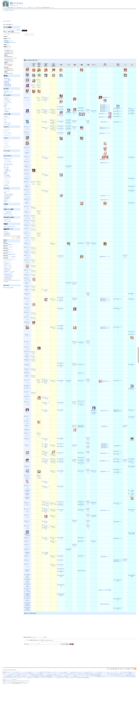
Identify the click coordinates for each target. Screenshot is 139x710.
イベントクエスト (7, 132)
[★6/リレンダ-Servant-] (81, 404)
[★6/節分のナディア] (105, 327)
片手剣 (6, 194)
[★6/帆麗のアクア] (61, 122)
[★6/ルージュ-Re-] (33, 393)
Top (11, 5)
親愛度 (5, 173)
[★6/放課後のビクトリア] (88, 460)
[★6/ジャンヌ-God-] (53, 471)
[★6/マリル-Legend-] (45, 70)
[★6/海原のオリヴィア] (61, 308)
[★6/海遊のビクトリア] (61, 459)
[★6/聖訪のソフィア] (105, 299)
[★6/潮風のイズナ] (61, 439)
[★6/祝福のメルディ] (69, 381)
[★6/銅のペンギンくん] (132, 389)
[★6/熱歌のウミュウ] (80, 114)
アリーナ (6, 148)
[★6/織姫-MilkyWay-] (46, 553)
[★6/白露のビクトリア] (74, 460)
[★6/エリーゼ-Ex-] (39, 348)
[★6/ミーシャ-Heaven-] (53, 454)
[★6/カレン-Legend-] (46, 521)
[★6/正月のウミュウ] (105, 110)
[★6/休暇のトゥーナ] (61, 99)
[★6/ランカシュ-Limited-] (33, 86)
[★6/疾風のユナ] (132, 337)
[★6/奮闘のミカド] (94, 413)
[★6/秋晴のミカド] (93, 407)
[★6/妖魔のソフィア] (105, 300)
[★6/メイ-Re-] (33, 304)
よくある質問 (6, 100)
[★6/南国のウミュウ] (61, 107)
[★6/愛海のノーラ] (61, 556)
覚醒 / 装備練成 (7, 197)
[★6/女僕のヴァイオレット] (81, 505)
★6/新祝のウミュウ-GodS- (9, 271)
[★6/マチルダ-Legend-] (46, 509)
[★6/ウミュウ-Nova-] (132, 108)
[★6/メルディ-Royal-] (39, 381)
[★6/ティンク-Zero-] (33, 182)
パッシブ (6, 179)
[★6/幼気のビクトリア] (117, 459)
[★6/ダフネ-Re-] (33, 322)
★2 (11, 164)
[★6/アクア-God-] (53, 120)
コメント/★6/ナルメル (8, 251)
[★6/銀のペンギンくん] (132, 386)
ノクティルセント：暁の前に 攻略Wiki (90, 675)
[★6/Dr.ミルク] (81, 373)
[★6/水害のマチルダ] (61, 510)
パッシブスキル (7, 118)
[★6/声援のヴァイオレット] (94, 503)
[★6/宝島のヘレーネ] (61, 486)
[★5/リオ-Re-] (33, 356)
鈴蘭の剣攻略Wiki (99, 675)
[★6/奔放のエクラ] (132, 178)
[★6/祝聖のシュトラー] (105, 159)
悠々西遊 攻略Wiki (48, 676)
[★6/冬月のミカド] (132, 410)
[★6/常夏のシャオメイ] (61, 256)
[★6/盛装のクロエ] (132, 365)
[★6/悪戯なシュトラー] (106, 157)
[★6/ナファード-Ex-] (39, 434)
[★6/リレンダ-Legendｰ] (46, 403)
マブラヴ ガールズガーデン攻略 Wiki (44, 677)
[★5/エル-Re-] (33, 286)
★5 (6, 164)
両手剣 (9, 194)
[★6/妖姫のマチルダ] (132, 510)
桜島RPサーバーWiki (39, 675)
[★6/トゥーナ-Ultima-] (39, 99)
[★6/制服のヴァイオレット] (88, 503)
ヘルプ (51, 7)
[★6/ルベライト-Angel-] (53, 129)
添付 (30, 7)
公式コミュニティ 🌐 (8, 214)
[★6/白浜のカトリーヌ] (61, 174)
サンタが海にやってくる (9, 50)
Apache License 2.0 (25, 682)
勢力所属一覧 (6, 185)
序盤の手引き (6, 97)
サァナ (6, 143)
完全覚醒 (6, 169)
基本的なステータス (8, 158)
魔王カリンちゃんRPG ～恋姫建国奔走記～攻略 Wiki (60, 676)
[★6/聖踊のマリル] (81, 70)
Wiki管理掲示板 (7, 86)
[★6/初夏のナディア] (61, 326)
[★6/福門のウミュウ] (105, 107)
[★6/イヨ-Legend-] (46, 290)
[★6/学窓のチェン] (88, 243)
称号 (5, 119)
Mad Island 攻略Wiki (46, 675)
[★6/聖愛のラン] (105, 203)
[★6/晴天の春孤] (61, 569)
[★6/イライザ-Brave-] (46, 528)
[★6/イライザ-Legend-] (46, 525)
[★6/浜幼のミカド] (118, 411)
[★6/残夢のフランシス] (132, 191)
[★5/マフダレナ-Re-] (33, 352)
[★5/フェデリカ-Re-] (33, 261)
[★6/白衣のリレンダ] (81, 401)
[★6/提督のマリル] (125, 70)
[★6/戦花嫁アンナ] (69, 166)
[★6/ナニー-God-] (53, 541)
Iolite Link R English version (9, 226)
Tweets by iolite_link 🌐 (8, 287)
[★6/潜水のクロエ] (61, 363)
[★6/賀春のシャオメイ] (105, 256)
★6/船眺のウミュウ (8, 263)
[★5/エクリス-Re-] (33, 313)
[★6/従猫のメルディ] (81, 381)
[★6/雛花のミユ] (74, 445)
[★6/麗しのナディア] (74, 327)
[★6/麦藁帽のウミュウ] (61, 112)
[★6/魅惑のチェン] (68, 243)
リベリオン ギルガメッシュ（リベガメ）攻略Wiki (109, 675)
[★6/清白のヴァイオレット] (117, 503)
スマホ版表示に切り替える (8, 10)
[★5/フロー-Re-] (33, 225)
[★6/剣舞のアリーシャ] (74, 545)
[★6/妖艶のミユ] (105, 445)
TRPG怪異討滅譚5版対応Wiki (84, 677)
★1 (12, 164)
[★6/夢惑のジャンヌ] (105, 471)
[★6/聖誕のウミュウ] (105, 106)
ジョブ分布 (7, 182)
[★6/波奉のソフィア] (61, 300)
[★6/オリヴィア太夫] (74, 308)
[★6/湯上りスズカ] (132, 294)
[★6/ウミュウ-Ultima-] (39, 111)
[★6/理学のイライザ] (88, 527)
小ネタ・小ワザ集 (7, 102)
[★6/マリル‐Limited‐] (33, 70)
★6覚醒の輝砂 (8, 170)
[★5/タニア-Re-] (33, 369)
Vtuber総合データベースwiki (17, 676)
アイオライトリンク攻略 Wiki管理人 (11, 679)
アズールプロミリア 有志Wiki (31, 675)
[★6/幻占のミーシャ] (117, 451)
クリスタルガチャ (8, 161)
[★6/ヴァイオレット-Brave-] (46, 505)
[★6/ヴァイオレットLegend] (46, 502)
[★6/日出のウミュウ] (109, 113)
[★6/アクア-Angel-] (53, 123)
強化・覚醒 (6, 167)
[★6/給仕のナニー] (81, 541)
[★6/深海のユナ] (132, 334)
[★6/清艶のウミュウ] (103, 113)
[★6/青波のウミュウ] (61, 115)
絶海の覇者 (6, 67)
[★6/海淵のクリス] (61, 538)
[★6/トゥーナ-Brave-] (46, 100)
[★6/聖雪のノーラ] (105, 556)
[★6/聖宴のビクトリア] (105, 460)
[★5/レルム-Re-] (33, 275)
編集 (9, 7)
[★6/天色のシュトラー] (61, 157)
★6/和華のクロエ (7, 268)
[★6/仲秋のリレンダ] (74, 403)
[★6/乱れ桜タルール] (105, 162)
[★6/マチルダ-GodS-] (53, 510)
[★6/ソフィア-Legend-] (45, 299)
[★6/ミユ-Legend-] (46, 444)
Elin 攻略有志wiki (42, 676)
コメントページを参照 (41, 637)
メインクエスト (7, 129)
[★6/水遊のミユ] (61, 444)
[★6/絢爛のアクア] (74, 122)
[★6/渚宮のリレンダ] (61, 403)
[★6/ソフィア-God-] (53, 299)
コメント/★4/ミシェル (8, 249)
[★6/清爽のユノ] (74, 426)
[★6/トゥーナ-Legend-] (46, 97)
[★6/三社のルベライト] (105, 127)
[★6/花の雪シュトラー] (103, 157)
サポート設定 (7, 108)
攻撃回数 (6, 111)
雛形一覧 (6, 231)
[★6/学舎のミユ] (88, 443)
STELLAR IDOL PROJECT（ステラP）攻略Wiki (12, 677)
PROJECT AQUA (7, 219)
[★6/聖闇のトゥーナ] (105, 100)
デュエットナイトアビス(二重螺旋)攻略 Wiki (95, 676)
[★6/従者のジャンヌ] (81, 471)
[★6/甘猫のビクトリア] (132, 459)
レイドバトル (6, 140)
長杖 (7, 195)
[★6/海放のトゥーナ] (61, 101)
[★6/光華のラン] (132, 203)
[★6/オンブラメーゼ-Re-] (33, 279)
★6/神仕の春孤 (7, 269)
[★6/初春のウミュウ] (105, 105)
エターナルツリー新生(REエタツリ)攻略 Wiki (67, 677)
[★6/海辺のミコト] (61, 560)
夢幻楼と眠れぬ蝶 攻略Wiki (131, 675)
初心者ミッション (8, 99)
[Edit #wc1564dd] (38, 59)
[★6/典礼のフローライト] (105, 133)
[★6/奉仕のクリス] (81, 538)
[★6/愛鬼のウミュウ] (103, 116)
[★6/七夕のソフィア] (105, 298)
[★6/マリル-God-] (53, 70)
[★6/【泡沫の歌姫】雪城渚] (132, 533)
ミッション (6, 153)
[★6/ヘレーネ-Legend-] (46, 486)
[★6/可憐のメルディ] (117, 381)
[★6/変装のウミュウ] (81, 108)
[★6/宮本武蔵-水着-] (61, 585)
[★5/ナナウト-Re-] (33, 207)
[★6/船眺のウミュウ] (132, 113)
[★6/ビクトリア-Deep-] (132, 462)
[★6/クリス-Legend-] (46, 538)
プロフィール (7, 181)
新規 (38, 7)
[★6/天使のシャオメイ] (81, 256)
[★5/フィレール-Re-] (33, 239)
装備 (5, 192)
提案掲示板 (6, 83)
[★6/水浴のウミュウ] (117, 116)
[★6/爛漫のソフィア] (74, 299)
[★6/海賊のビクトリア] (125, 460)
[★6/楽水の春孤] (61, 571)
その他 (5, 206)
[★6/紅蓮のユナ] (132, 332)
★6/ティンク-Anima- (8, 246)
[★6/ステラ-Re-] (33, 266)
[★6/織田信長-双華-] (132, 576)
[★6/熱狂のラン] (81, 203)
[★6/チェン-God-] (53, 243)
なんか (6, 184)
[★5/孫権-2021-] (132, 490)
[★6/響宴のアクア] (69, 120)
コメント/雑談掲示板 (8, 244)
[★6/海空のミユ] (61, 446)
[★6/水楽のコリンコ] (61, 565)
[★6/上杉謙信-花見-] (105, 604)
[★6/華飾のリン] (74, 283)
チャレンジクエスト (8, 133)
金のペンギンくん (27, 389)
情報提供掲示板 (7, 84)
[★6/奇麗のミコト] (118, 559)
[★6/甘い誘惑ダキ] (105, 153)
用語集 (5, 105)
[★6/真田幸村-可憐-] (117, 599)
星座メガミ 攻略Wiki (23, 675)
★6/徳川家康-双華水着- (8, 275)
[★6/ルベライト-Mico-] (46, 128)
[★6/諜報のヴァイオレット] (81, 502)
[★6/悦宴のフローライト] (68, 133)
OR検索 (9, 31)
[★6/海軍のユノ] (125, 426)
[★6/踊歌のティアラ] (81, 342)
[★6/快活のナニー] (94, 541)
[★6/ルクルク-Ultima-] (39, 75)
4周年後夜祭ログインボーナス (10, 42)
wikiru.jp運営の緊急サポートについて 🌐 (20, 683)
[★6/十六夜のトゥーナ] (74, 99)
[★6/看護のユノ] (81, 426)
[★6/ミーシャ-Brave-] (46, 454)
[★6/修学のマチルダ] (88, 510)
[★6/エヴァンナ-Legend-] (46, 397)
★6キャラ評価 (8, 176)
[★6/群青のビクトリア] (61, 462)
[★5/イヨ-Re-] (33, 290)
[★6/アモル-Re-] (33, 360)
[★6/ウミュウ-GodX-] (53, 112)
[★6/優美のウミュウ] (69, 113)
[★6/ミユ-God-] (53, 445)
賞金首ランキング (7, 122)
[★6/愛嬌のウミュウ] (117, 111)
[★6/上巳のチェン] (105, 243)
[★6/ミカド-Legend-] (46, 410)
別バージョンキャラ (30, 33)
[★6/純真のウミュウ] (118, 106)
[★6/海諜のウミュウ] (83, 114)
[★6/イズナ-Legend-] (46, 439)
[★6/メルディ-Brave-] (46, 382)
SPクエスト (6, 130)
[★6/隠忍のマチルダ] (81, 510)
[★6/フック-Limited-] (33, 170)
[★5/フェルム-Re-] (33, 248)
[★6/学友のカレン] (88, 521)
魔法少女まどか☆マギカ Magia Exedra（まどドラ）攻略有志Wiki (112, 676)
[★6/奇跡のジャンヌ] (117, 470)
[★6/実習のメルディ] (88, 381)
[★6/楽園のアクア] (88, 122)
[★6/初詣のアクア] (105, 122)
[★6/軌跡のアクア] (118, 122)
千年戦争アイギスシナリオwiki (26, 676)
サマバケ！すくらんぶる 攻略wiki (72, 675)
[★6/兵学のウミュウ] (88, 111)
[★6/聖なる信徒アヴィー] (105, 143)
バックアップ (25, 7)
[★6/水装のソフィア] (61, 298)
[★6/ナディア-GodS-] (53, 327)
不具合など (6, 103)
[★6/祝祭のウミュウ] (68, 110)
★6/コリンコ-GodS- (8, 266)
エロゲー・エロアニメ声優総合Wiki (25, 677)
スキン (5, 121)
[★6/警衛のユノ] (81, 425)
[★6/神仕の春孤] (81, 570)
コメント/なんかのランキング (10, 259)
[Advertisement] (64, 20)
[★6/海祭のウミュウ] (74, 109)
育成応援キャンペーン (8, 40)
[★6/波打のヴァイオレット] (61, 505)
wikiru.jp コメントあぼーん (7, 682)
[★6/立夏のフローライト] (61, 133)
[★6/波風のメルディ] (61, 381)
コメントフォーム (29, 35)
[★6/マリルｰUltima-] (39, 70)
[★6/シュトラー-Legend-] (46, 157)
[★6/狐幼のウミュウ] (117, 114)
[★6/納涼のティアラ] (74, 342)
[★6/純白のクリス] (118, 538)
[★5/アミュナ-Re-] (33, 318)
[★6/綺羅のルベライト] (69, 129)
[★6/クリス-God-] (53, 538)
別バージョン (16, 3)
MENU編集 (6, 281)
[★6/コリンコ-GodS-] (53, 565)
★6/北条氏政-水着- (8, 274)
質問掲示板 (6, 81)
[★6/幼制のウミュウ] (117, 109)
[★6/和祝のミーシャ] (117, 454)
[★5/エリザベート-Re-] (33, 221)
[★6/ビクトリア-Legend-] (46, 459)
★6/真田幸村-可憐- (8, 277)
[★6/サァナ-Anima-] (39, 212)
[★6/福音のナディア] (117, 327)
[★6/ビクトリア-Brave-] (46, 462)
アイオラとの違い (7, 221)
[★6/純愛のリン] (69, 283)
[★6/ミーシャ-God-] (53, 451)
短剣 (12, 194)
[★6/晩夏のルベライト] (74, 128)
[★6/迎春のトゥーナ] (106, 97)
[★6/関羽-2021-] (132, 494)
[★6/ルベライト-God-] (53, 126)
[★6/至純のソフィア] (117, 299)
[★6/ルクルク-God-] (53, 75)
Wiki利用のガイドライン (9, 91)
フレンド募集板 (7, 79)
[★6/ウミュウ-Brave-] (46, 112)
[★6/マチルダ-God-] (46, 511)
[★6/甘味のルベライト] (105, 128)
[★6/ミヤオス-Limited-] (33, 91)
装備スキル (6, 200)
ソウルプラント (7, 135)
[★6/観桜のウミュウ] (74, 113)
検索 (44, 7)
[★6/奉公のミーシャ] (81, 453)
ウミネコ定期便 (7, 124)
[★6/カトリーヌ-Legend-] (46, 174)
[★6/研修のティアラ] (88, 342)
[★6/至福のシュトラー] (132, 157)
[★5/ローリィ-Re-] (33, 229)
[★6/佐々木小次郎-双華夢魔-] (105, 590)
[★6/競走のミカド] (94, 410)
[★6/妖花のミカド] (105, 410)
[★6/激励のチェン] (94, 243)
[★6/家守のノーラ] (81, 556)
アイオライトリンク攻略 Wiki (10, 256)
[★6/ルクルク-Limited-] (33, 75)
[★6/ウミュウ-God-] (53, 110)
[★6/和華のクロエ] (74, 365)
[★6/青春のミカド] (61, 410)
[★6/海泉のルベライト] (61, 129)
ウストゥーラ (7, 146)
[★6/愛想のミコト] (118, 561)
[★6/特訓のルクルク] (61, 75)
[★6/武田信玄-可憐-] (117, 608)
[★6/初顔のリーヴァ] (105, 195)
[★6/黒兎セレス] (81, 138)
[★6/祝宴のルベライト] (69, 126)
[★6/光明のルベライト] (81, 128)
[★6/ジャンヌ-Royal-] (39, 471)
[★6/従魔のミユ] (105, 447)
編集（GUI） (13, 7)
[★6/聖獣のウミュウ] (105, 108)
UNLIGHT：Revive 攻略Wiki (15, 675)
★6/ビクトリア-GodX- (8, 272)
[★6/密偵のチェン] (81, 243)
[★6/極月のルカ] (132, 187)
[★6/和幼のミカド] (118, 409)
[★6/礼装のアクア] (69, 123)
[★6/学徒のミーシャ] (88, 453)
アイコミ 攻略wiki (77, 677)
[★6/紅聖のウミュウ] (109, 116)
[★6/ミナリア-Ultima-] (39, 80)
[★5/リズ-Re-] (33, 376)
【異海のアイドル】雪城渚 (27, 535)
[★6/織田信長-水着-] (61, 576)
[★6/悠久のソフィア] (132, 299)
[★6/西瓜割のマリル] (61, 70)
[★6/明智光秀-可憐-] (117, 580)
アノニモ (6, 145)
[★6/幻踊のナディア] (105, 328)
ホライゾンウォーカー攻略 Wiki (55, 677)
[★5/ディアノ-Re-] (33, 271)
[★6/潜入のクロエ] (81, 365)
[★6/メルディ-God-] (53, 381)
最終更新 (47, 7)
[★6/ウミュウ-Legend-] (46, 110)
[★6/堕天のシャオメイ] (125, 256)
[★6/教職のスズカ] (88, 294)
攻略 (5, 106)
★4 (8, 164)
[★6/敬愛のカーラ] (69, 549)
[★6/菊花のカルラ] (74, 429)
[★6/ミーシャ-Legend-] (46, 452)
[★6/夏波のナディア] (61, 329)
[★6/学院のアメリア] (88, 516)
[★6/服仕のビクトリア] (81, 460)
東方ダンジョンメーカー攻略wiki (83, 676)
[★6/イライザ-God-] (53, 527)
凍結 (18, 7)
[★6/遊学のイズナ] (88, 439)
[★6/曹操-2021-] (132, 498)
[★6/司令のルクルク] (125, 75)
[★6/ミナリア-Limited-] (33, 80)
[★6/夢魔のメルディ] (100, 381)
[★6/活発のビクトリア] (117, 462)
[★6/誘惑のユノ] (105, 426)
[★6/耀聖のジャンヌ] (117, 472)
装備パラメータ (7, 201)
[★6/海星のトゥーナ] (61, 96)
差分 (21, 7)
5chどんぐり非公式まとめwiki (121, 675)
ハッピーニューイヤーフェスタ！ (10, 58)
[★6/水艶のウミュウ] (132, 111)
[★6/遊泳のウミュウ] (61, 109)
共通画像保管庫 (7, 233)
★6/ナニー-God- (7, 265)
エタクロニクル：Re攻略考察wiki (73, 676)
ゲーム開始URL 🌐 (8, 211)
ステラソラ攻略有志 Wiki (35, 677)
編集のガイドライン (8, 92)
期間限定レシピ (8, 198)
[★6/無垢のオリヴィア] (117, 308)
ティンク (6, 142)
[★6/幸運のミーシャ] (105, 453)
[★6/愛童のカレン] (118, 521)
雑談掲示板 (6, 78)
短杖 (10, 195)
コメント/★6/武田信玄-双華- (9, 254)
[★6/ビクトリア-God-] (53, 459)
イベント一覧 (6, 34)
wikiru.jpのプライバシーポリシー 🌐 (8, 683)
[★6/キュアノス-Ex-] (39, 422)
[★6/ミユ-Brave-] (46, 446)
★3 (9, 164)
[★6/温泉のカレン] (74, 521)
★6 (5, 164)
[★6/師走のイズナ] (132, 439)
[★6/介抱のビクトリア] (81, 458)
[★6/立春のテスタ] (105, 199)
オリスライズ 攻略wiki (80, 675)
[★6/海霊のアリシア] (132, 417)
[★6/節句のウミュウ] (105, 111)
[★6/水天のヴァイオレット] (61, 502)
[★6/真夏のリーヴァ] (61, 195)
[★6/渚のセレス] (61, 138)
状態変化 (6, 116)
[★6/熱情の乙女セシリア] (105, 148)
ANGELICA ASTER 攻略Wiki (35, 676)
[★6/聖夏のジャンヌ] (61, 471)
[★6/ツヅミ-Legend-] (46, 481)
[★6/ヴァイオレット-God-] (53, 503)
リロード (33, 7)
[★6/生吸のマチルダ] (105, 510)
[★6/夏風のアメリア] (94, 516)
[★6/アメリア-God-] (53, 516)
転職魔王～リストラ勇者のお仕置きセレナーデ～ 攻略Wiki (57, 675)
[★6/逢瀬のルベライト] (61, 126)
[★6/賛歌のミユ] (105, 443)
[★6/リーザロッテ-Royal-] (39, 476)
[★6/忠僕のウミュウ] (81, 111)
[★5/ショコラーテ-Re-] (33, 217)
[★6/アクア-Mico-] (46, 122)
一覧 (41, 7)
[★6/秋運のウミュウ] (94, 111)
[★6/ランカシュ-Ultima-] (39, 86)
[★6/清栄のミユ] (88, 447)
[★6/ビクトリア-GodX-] (53, 462)
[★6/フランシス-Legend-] (46, 191)
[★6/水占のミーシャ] (61, 453)
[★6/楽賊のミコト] (125, 560)
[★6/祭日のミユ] (105, 446)
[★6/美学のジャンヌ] (88, 471)
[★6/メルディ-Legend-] (46, 379)
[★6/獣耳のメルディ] (106, 381)
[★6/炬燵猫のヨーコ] (132, 466)
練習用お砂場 (6, 234)
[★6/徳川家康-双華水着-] (61, 594)
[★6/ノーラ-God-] (53, 556)
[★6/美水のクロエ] (61, 366)
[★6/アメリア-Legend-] (45, 516)
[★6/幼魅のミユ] (118, 445)
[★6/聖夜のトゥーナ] (100, 97)
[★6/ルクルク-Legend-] (45, 75)
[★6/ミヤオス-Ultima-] (39, 91)
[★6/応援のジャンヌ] (94, 471)
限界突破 (6, 172)
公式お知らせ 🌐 (7, 213)
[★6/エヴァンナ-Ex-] (39, 397)
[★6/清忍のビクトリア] (81, 463)
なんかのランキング (8, 260)
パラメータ (7, 178)
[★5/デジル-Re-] (33, 252)
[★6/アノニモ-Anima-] (39, 234)
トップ (4, 7)
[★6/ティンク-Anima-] (39, 182)
